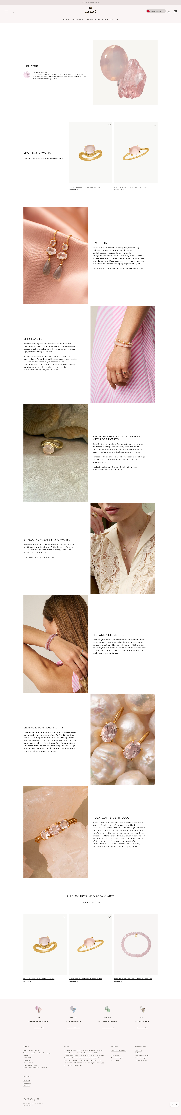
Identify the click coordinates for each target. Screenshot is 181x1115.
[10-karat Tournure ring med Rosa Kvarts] (136, 152)
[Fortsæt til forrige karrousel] (21, 949)
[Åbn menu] (6, 11)
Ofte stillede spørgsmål (118, 1050)
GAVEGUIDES (77, 19)
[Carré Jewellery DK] (90, 11)
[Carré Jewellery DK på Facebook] (24, 1099)
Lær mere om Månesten (73, 1027)
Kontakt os (138, 1050)
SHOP (64, 19)
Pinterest (26, 1085)
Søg (112, 1053)
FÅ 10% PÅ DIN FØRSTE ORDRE (90, 2)
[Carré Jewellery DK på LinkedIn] (38, 1099)
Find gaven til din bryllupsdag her (38, 557)
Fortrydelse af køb (141, 1060)
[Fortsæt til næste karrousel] (159, 158)
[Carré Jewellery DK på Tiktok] (35, 1099)
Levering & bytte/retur (142, 1055)
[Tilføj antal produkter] (77, 189)
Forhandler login (140, 1058)
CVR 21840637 (115, 1060)
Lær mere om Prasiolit (108, 1027)
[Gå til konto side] (169, 11)
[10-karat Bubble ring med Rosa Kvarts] (90, 152)
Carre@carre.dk (33, 1050)
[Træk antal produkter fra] (70, 189)
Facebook (27, 1083)
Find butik (138, 1053)
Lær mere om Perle (142, 1027)
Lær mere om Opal (39, 1027)
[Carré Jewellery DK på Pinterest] (28, 1099)
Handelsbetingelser (117, 1058)
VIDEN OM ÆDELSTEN (96, 19)
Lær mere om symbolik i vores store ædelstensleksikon (118, 268)
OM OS (113, 19)
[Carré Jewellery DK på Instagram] (31, 1099)
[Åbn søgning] (12, 11)
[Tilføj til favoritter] (109, 124)
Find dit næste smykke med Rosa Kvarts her (43, 159)
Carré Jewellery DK (38, 1103)
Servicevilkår (115, 1055)
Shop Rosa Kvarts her (90, 902)
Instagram (26, 1080)
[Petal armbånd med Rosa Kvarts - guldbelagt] (136, 944)
